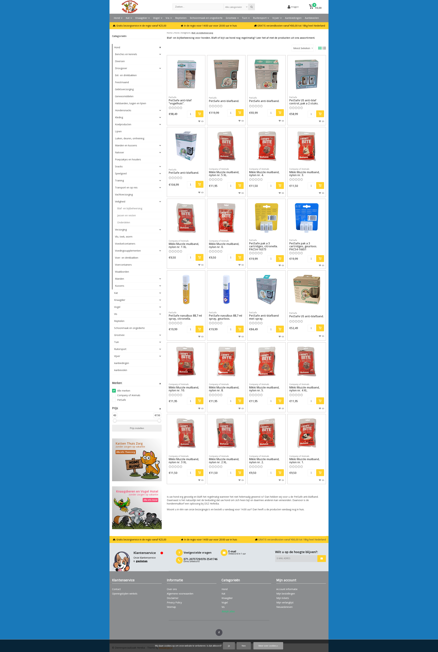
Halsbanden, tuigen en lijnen (130, 103)
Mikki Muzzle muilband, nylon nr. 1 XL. (184, 244)
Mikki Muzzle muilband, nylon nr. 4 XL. (304, 387)
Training (119, 180)
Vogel (156, 18)
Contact (116, 589)
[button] (315, 7)
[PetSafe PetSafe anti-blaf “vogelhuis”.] (186, 74)
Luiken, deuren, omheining (129, 138)
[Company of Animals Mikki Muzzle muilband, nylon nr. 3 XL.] (186, 433)
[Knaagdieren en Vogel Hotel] (137, 507)
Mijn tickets (282, 598)
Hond (117, 18)
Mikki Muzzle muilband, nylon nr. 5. (264, 387)
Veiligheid (120, 201)
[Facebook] (219, 632)
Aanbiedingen (293, 18)
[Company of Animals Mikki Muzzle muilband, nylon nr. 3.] (306, 146)
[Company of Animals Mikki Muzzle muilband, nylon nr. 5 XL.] (226, 146)
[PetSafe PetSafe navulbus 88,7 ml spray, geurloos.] (226, 289)
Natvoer (119, 152)
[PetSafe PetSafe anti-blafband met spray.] (266, 289)
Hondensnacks (123, 110)
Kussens (119, 285)
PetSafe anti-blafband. (224, 99)
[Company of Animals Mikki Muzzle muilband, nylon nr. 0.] (226, 218)
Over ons (172, 589)
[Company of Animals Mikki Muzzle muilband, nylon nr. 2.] (266, 433)
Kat (128, 18)
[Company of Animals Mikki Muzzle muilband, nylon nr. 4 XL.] (306, 361)
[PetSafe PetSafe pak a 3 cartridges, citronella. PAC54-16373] (266, 218)
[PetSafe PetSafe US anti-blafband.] (306, 289)
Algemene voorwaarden (180, 593)
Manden (119, 278)
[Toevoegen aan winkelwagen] (199, 113)
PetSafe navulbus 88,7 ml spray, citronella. (185, 316)
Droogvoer (121, 68)
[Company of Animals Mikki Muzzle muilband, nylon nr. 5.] (266, 361)
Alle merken (123, 390)
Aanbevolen (312, 18)
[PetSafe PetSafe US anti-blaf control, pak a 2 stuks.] (306, 74)
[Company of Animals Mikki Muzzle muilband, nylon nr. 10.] (186, 361)
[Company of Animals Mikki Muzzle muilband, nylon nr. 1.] (306, 433)
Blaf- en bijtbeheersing (129, 208)
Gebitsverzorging (124, 89)
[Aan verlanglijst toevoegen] (199, 121)
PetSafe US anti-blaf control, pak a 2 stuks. (303, 100)
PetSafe (121, 399)
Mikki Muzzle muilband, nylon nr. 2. (264, 459)
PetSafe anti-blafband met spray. (264, 316)
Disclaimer (172, 598)
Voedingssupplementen (128, 250)
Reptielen (180, 18)
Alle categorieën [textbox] (233, 7)
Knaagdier (141, 18)
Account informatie (287, 589)
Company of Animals (128, 395)
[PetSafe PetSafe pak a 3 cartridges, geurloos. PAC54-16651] (306, 218)
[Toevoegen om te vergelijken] (202, 121)
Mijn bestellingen (285, 593)
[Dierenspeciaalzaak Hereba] (139, 7)
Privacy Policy (174, 602)
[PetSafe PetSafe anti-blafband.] (226, 74)
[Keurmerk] (272, 6)
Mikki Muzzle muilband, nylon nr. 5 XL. (224, 172)
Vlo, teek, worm (123, 236)
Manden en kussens (126, 145)
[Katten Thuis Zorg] (137, 459)
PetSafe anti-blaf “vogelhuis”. (180, 100)
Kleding (119, 117)
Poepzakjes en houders (128, 159)
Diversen (120, 61)
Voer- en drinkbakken (126, 257)
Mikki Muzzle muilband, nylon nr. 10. (184, 387)
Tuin (244, 18)
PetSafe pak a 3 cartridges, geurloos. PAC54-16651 (303, 245)
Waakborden (122, 271)
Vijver (275, 18)
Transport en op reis (126, 187)
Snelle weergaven (186, 88)
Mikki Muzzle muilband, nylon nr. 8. (224, 387)
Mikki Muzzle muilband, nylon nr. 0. (224, 244)
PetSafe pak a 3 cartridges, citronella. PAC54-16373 (263, 245)
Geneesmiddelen (124, 96)
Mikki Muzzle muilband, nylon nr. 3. (304, 172)
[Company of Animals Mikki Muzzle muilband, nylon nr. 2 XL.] (226, 433)
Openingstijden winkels (124, 593)
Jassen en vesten (126, 215)
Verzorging (121, 229)
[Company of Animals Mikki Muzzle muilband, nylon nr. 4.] (266, 146)
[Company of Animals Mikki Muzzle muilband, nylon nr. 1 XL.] (186, 218)
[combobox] (236, 6)
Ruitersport (260, 18)
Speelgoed (121, 173)
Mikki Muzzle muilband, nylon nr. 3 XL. (184, 459)
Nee (244, 645)
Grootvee (231, 18)
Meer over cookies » (268, 645)
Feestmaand (122, 82)
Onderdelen (123, 222)
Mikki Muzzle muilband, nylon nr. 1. (304, 459)
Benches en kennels (126, 54)
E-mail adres (283, 558)
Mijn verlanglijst (285, 602)
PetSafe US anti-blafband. (306, 315)
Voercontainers (123, 264)
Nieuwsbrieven (284, 607)
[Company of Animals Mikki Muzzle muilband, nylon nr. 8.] (226, 361)
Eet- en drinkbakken (126, 75)
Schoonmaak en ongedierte (206, 18)
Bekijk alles (228, 611)
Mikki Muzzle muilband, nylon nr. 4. (264, 172)
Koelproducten (123, 124)
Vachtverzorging (124, 194)
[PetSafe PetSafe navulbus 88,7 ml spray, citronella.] (186, 289)
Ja (229, 645)
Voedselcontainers (125, 243)
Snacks (119, 166)
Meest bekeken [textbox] (301, 48)
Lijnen (118, 131)
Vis (167, 18)
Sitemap (171, 607)
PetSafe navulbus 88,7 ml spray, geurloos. (225, 316)
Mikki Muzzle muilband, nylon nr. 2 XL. (224, 459)
